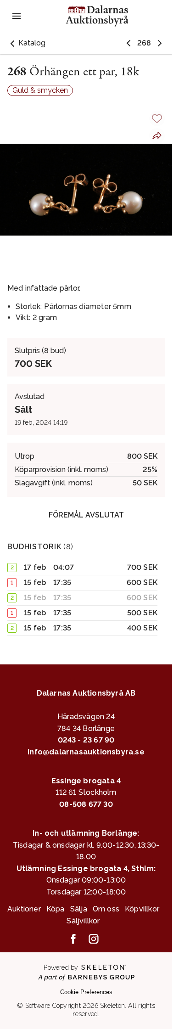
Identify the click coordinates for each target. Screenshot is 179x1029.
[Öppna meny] (16, 16)
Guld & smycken (40, 90)
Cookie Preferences (86, 992)
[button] (26, 43)
